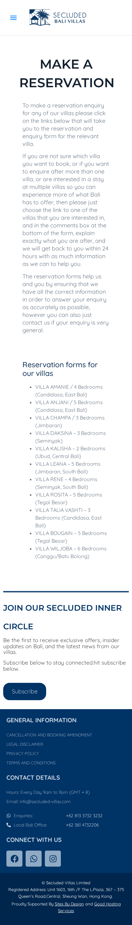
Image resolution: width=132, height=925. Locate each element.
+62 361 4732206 (82, 825)
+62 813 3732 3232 (84, 816)
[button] (13, 18)
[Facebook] (14, 859)
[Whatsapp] (34, 859)
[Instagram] (53, 859)
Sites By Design (69, 903)
